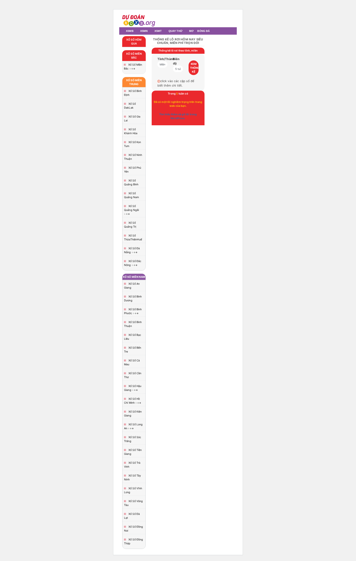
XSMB (130, 30)
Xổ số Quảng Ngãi (131, 207)
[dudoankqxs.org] (139, 20)
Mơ (191, 30)
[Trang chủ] (123, 31)
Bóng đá (203, 30)
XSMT (158, 30)
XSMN (144, 30)
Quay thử (175, 30)
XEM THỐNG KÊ (194, 67)
